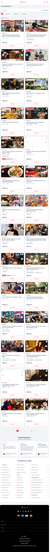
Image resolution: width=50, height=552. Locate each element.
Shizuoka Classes (35, 469)
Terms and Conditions (24, 541)
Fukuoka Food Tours (6, 469)
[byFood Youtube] (26, 511)
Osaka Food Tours (20, 464)
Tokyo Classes (34, 472)
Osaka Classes (34, 467)
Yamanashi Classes (35, 474)
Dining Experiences (35, 477)
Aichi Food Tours (6, 467)
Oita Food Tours (5, 497)
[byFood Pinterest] (28, 511)
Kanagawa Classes (20, 492)
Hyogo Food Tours (6, 479)
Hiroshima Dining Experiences (37, 482)
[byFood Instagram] (23, 511)
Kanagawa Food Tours (7, 484)
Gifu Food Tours (5, 472)
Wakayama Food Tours (21, 472)
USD (25, 536)
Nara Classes (19, 497)
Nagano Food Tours (6, 492)
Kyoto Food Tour (6, 487)
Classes (18, 474)
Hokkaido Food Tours (6, 477)
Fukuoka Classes (20, 482)
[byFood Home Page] (23, 2)
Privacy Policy (24, 543)
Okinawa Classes (35, 464)
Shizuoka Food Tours (21, 467)
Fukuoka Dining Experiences (37, 479)
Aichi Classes (19, 477)
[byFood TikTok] (31, 511)
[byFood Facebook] (18, 511)
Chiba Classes (19, 479)
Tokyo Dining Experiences (36, 492)
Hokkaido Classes (20, 487)
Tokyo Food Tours (20, 469)
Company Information (24, 538)
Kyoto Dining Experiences (36, 484)
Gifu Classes (19, 484)
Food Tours (5, 464)
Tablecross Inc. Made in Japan (29, 545)
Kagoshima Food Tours (7, 482)
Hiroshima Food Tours (6, 474)
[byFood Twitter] (20, 511)
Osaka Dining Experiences (36, 487)
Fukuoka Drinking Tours (36, 497)
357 (31, 430)
